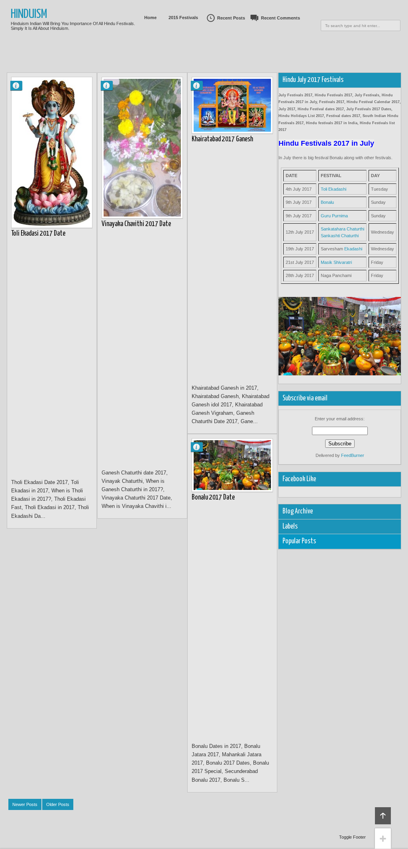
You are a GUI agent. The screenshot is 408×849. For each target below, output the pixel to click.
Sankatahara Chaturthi (342, 228)
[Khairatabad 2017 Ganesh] (232, 105)
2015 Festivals (183, 17)
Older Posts (57, 804)
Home (150, 17)
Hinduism (29, 14)
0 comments (19, 84)
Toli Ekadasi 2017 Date (38, 233)
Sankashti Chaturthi (340, 235)
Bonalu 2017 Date (213, 497)
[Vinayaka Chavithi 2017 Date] (142, 148)
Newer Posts (24, 804)
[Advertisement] (204, 62)
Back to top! (383, 815)
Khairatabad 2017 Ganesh (222, 139)
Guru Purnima (334, 215)
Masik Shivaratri (336, 262)
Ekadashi (353, 248)
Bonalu (327, 202)
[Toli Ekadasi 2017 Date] (51, 152)
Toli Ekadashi (333, 189)
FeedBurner (352, 455)
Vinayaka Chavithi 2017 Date (136, 224)
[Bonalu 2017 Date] (232, 465)
